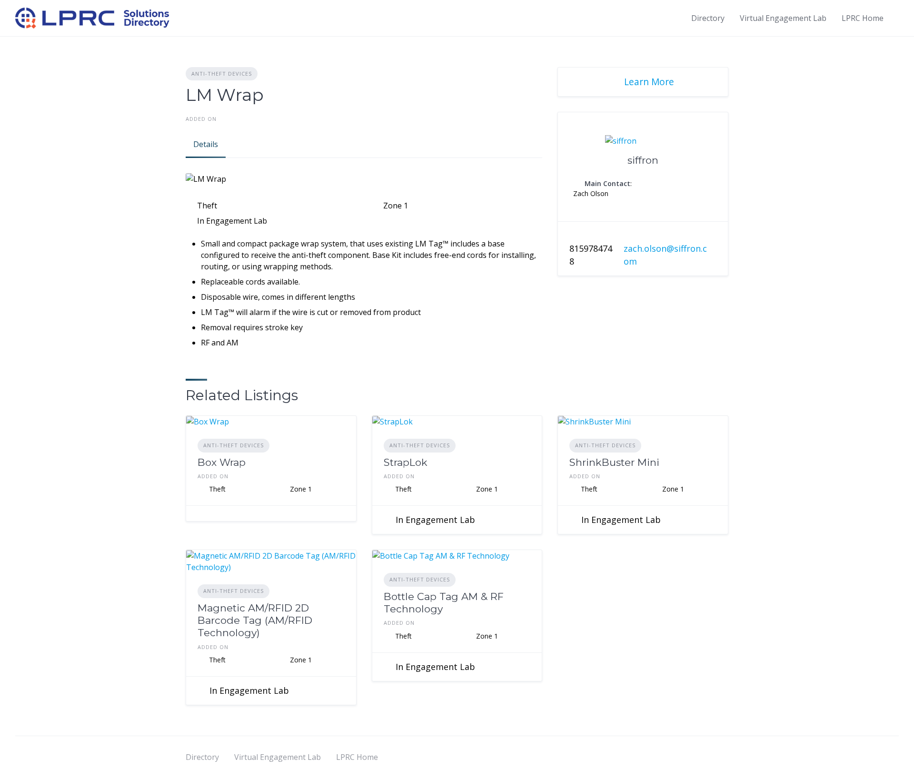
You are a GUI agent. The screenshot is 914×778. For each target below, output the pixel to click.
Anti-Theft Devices (221, 73)
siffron (642, 160)
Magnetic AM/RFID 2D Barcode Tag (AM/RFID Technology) (255, 620)
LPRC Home (863, 18)
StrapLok (405, 462)
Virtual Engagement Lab (783, 18)
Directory (708, 18)
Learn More (649, 81)
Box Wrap (222, 462)
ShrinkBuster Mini (614, 462)
